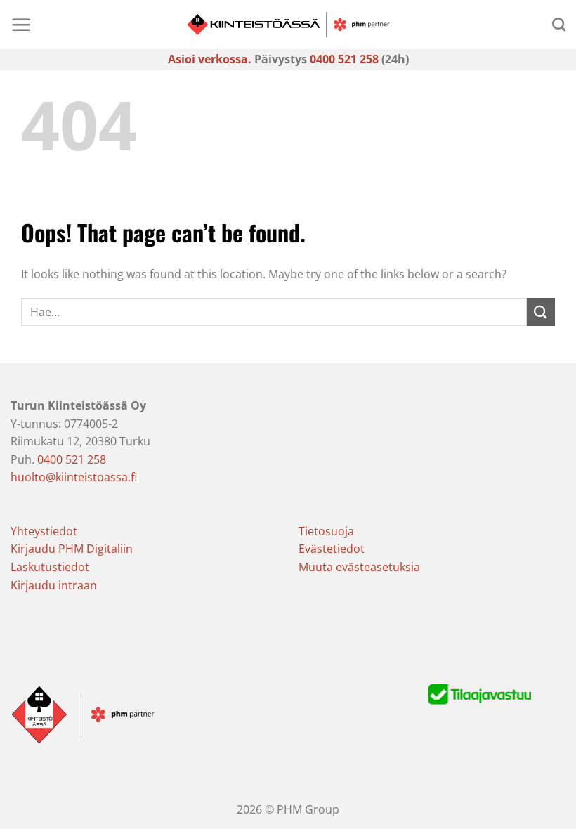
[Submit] (541, 311)
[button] (21, 24)
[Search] (558, 24)
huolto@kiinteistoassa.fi (74, 477)
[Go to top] (547, 809)
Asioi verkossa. (209, 59)
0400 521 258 (344, 59)
